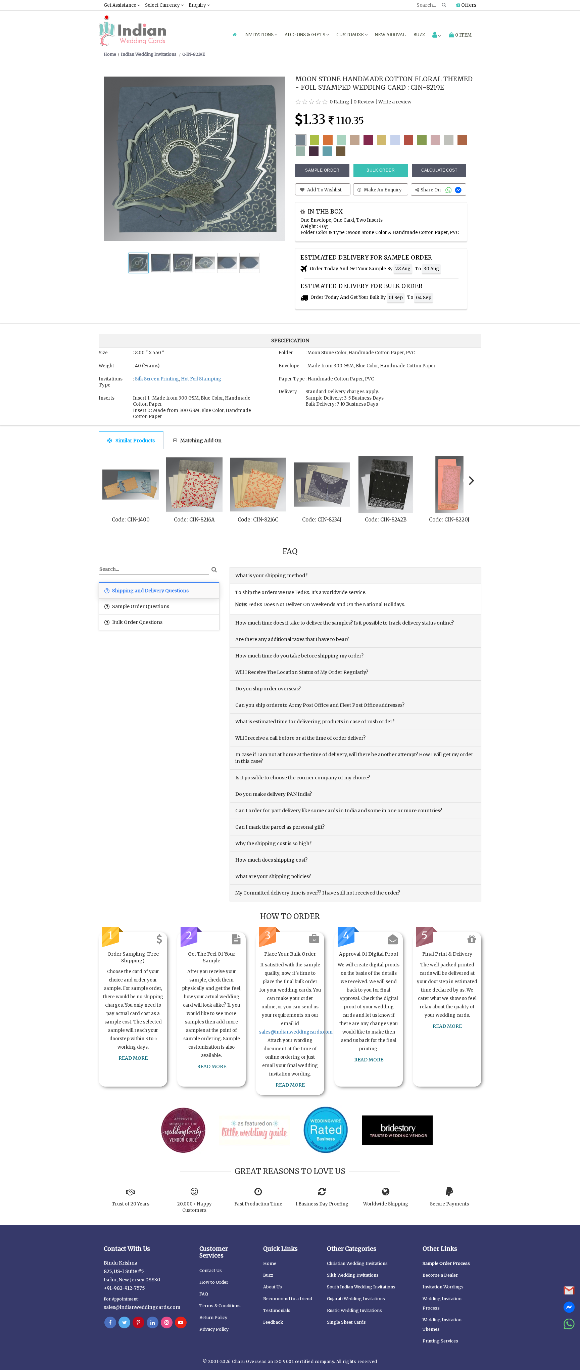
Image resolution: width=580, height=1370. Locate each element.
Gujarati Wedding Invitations (356, 1298)
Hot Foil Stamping (201, 379)
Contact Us (210, 1270)
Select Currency (163, 5)
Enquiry (198, 5)
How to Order (213, 1282)
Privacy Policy (214, 1329)
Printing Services (440, 1340)
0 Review (363, 102)
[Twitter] (124, 1323)
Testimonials (276, 1310)
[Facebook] (110, 1323)
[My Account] (436, 35)
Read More (133, 1058)
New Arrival (390, 35)
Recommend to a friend (287, 1298)
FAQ (203, 1293)
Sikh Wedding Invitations (353, 1275)
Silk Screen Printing (157, 379)
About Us (272, 1286)
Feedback (273, 1322)
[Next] (470, 480)
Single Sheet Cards (346, 1322)
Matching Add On (201, 441)
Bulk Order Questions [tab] (136, 622)
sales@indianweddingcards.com (296, 1032)
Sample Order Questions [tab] (140, 606)
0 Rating (339, 102)
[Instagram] (166, 1323)
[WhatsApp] (449, 190)
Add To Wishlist (324, 190)
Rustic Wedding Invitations (354, 1310)
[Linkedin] (152, 1323)
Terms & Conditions (220, 1305)
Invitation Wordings (443, 1286)
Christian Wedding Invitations (357, 1263)
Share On (431, 190)
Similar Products (135, 441)
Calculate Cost (439, 170)
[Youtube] (180, 1323)
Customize (350, 35)
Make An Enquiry (382, 190)
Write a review (395, 102)
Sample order (322, 170)
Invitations (259, 35)
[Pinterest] (138, 1323)
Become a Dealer (440, 1275)
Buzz (419, 35)
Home (269, 1263)
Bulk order (381, 170)
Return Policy (213, 1317)
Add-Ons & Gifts (305, 35)
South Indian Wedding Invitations (361, 1286)
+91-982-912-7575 (124, 1288)
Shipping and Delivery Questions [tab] (150, 591)
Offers (468, 5)
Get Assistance (120, 5)
